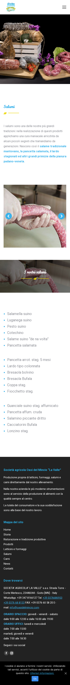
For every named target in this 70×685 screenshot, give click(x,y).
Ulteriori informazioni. (42, 673)
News (7, 563)
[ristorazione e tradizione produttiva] (34, 216)
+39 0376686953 (52, 597)
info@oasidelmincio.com (24, 607)
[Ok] (65, 673)
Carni (7, 558)
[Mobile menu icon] (64, 7)
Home (7, 529)
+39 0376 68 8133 (14, 602)
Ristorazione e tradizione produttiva (25, 539)
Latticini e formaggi (15, 549)
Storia (7, 534)
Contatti (8, 568)
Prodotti (8, 544)
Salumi (7, 554)
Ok (35, 678)
